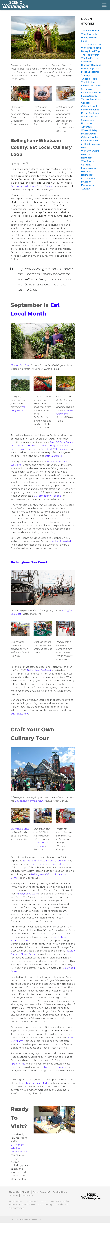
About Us (14, 1192)
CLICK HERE (23, 1204)
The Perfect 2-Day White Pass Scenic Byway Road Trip (91, 48)
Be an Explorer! (41, 1192)
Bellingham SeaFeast (29, 562)
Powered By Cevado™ (32, 1219)
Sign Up (26, 1192)
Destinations (60, 1192)
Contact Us (27, 1195)
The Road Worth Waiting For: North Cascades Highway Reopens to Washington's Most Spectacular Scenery (91, 65)
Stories (14, 1195)
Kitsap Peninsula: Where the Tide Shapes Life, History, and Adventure (90, 120)
